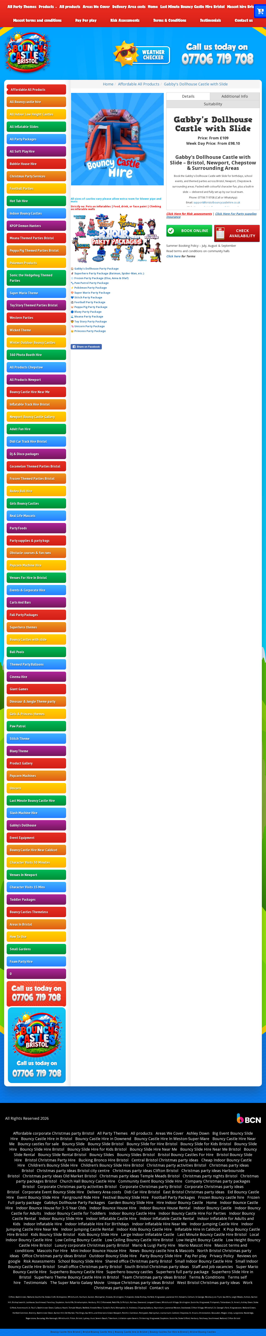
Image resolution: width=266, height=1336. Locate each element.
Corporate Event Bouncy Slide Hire (53, 1191)
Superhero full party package (182, 1271)
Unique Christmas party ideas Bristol (140, 1282)
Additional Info (235, 96)
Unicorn (15, 788)
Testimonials (210, 20)
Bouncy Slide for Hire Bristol (152, 1143)
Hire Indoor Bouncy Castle (179, 1202)
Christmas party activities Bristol (176, 1165)
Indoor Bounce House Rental (164, 1207)
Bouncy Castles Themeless (29, 911)
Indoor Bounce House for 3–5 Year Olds (51, 1207)
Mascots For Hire (52, 1250)
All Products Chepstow (26, 367)
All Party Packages (23, 139)
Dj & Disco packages (24, 453)
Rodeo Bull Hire (21, 491)
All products (69, 7)
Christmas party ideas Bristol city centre (73, 1170)
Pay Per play (86, 20)
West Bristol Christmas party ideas (208, 1282)
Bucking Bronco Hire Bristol (103, 1159)
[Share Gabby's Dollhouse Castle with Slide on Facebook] (117, 346)
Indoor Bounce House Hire (112, 1207)
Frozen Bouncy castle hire (221, 1197)
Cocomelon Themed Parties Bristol (35, 466)
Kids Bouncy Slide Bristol (53, 1234)
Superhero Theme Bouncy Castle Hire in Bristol (76, 1277)
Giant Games (19, 689)
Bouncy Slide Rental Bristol (62, 1154)
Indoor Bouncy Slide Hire (61, 1218)
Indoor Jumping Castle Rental (87, 1229)
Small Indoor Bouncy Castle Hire (203, 1261)
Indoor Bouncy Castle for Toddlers (75, 1213)
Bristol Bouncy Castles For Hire (185, 1154)
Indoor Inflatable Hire (42, 1223)
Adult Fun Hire (20, 429)
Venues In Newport (23, 874)
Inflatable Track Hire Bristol (30, 404)
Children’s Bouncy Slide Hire (53, 1165)
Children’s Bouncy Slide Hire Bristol (112, 1165)
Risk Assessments (125, 20)
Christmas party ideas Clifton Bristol (145, 1170)
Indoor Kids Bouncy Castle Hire (144, 1229)
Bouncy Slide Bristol (105, 1143)
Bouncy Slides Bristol (136, 1154)
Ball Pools (17, 651)
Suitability (213, 103)
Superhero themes (23, 627)
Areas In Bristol (21, 924)
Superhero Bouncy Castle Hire (76, 1271)
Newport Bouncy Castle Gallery (32, 416)
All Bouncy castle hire (25, 101)
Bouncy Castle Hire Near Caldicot (33, 849)
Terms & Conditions (169, 20)
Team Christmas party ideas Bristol (154, 1277)
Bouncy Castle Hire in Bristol (46, 1138)
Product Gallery (21, 763)
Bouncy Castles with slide (28, 639)
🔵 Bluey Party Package (86, 312)
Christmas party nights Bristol (210, 1175)
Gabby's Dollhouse (23, 825)
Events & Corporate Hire (27, 590)
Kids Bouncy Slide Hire (98, 1234)
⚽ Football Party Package (88, 302)
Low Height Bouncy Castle (199, 1239)
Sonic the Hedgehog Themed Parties (31, 278)
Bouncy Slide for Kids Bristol (205, 1143)
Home (153, 7)
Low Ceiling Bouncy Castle (78, 1239)
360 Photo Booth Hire (26, 354)
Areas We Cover (96, 7)
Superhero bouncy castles (129, 1271)
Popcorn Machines (23, 775)
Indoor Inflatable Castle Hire (111, 1218)
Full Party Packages (24, 614)
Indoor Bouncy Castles (26, 213)
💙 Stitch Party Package (86, 297)
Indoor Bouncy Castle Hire (132, 1213)
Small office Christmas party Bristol (90, 1266)
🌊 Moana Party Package (87, 316)
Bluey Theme (19, 751)
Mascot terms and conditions (37, 20)
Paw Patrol (18, 726)
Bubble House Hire (23, 163)
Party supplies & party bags (29, 540)
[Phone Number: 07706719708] (217, 60)
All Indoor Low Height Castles (31, 114)
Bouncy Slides (101, 1154)
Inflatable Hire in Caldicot (197, 1229)
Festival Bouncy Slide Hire (126, 1197)
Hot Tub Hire (19, 200)
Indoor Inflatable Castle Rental (167, 1218)
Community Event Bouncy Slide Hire (150, 1181)
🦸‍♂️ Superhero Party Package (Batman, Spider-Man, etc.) (107, 273)
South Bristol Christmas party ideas (157, 1266)
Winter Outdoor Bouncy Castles (32, 342)
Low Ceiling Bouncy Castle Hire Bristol (139, 1239)
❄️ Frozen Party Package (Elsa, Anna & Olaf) (99, 278)
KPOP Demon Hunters (25, 225)
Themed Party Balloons (27, 664)
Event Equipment (22, 837)
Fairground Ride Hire (81, 1197)
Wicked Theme (20, 330)
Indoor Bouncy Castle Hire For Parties (192, 1213)
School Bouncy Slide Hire (80, 1261)
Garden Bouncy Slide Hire (130, 1202)
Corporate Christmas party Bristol (150, 1186)
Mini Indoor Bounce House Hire (98, 1250)
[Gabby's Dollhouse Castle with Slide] (117, 139)
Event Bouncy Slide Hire (38, 1197)
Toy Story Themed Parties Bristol (34, 305)
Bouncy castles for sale (38, 1143)
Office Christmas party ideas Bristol (54, 1255)
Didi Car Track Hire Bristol (28, 441)
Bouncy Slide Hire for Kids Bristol (97, 1149)
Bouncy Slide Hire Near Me (153, 1149)
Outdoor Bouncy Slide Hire (113, 1255)
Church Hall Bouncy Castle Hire (87, 1181)
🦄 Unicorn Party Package (88, 326)
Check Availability (242, 233)
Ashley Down (198, 1133)
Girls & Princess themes (27, 713)
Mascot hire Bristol (243, 7)
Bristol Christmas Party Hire (50, 1159)
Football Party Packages (173, 1197)
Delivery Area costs (128, 7)
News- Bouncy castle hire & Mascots (161, 1250)
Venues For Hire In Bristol (28, 577)
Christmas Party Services (27, 176)
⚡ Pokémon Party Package (89, 287)
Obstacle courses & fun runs (30, 552)
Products (47, 7)
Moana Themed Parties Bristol (32, 238)
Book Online (194, 230)
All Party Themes (21, 7)
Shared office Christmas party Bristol (138, 1261)
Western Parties (21, 317)
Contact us (244, 20)
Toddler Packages (23, 899)
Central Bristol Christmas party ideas (165, 1159)
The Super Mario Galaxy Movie (77, 1282)
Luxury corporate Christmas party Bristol (92, 1245)
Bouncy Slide (73, 1143)
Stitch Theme (20, 738)
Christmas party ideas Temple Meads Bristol (140, 1175)
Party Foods (18, 528)
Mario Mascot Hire (194, 1245)
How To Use (18, 936)
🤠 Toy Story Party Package (89, 321)
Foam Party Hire (21, 961)
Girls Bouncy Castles (24, 503)
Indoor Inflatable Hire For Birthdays (97, 1223)
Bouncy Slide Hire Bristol (42, 1149)
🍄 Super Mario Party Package (90, 292)
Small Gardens (20, 949)
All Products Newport (25, 379)
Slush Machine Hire (23, 812)
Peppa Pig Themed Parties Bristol (34, 250)
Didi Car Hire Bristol (142, 1191)
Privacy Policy (222, 1255)
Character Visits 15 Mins (27, 887)
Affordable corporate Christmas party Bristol (53, 1133)
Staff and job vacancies (212, 1266)
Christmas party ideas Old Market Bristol (59, 1175)
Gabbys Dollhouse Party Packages (74, 1202)
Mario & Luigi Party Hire (153, 1245)
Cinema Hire (18, 676)
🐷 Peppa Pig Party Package (89, 307)
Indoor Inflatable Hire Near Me (159, 1223)
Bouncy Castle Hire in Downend (103, 1138)
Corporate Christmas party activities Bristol (77, 1186)
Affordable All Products (28, 89)
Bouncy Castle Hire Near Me (30, 391)
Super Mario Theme (24, 293)
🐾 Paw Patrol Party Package (90, 283)
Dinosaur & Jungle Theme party (32, 701)
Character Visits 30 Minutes (30, 862)
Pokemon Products (23, 262)
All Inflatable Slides (24, 126)
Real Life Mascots (22, 515)
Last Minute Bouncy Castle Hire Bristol (192, 7)
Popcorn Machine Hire (25, 565)
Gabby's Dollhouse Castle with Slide (196, 83)
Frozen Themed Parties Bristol (32, 478)
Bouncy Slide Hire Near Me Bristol (210, 1149)
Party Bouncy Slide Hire (161, 1255)
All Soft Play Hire (22, 151)
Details (188, 96)
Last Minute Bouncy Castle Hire (32, 800)
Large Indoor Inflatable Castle (147, 1234)
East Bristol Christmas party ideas (193, 1191)
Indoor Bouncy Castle (212, 1207)
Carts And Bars (20, 602)
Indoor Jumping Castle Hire (214, 1223)
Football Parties (21, 188)
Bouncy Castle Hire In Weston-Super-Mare (171, 1138)
